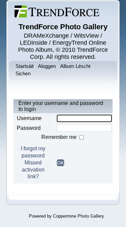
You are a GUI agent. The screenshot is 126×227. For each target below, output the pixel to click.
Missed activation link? (33, 170)
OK (60, 162)
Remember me (59, 137)
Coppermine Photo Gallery (78, 216)
